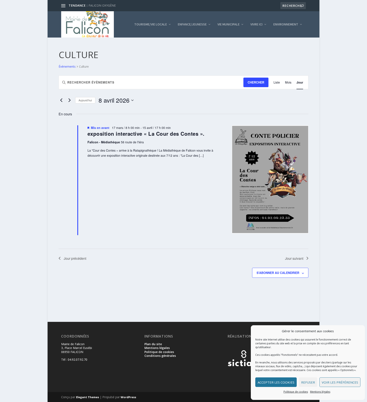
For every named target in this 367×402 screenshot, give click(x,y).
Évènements (67, 66)
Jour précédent (75, 258)
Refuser (308, 382)
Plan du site (153, 344)
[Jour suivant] (69, 100)
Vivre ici (256, 25)
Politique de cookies (296, 392)
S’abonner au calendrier (278, 273)
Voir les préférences (340, 382)
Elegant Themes (87, 397)
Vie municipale (228, 25)
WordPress (128, 397)
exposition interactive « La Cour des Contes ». (146, 133)
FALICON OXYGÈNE (102, 5)
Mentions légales (320, 392)
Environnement (285, 25)
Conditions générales (160, 356)
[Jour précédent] (61, 100)
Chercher (256, 82)
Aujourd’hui (85, 100)
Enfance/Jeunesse (192, 25)
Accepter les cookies (276, 382)
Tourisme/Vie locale (150, 25)
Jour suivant (294, 258)
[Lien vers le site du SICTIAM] (244, 373)
